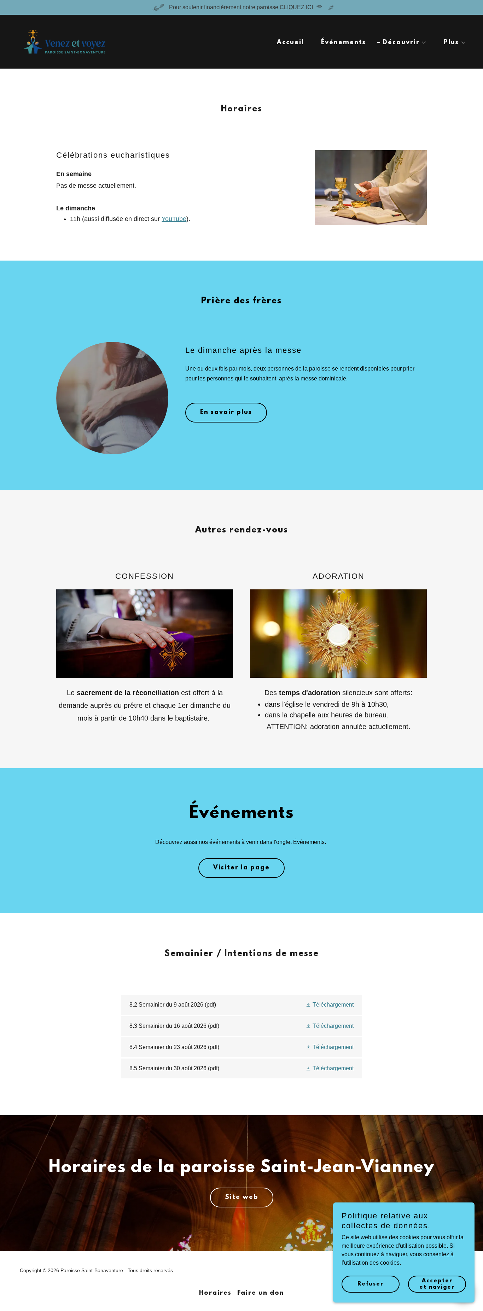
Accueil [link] (290, 42)
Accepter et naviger (437, 1284)
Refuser (370, 1284)
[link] (64, 41)
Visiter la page (241, 868)
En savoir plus (226, 412)
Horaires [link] (215, 1293)
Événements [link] (343, 42)
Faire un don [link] (260, 1293)
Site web (241, 1197)
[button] (402, 43)
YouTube (174, 218)
